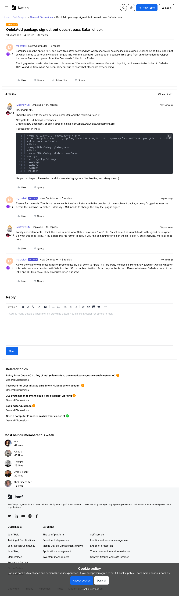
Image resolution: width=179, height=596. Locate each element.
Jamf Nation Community (21, 545)
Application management (57, 551)
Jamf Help (13, 534)
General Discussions (41, 17)
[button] (7, 8)
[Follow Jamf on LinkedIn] (16, 516)
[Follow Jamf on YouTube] (23, 516)
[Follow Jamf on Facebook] (36, 516)
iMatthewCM (23, 104)
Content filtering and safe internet (109, 556)
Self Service (97, 534)
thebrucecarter (22, 481)
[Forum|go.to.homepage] (20, 7)
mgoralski (21, 45)
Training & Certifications (21, 540)
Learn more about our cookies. (152, 572)
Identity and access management (109, 540)
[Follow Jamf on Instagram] (30, 516)
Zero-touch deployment (56, 540)
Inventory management (56, 556)
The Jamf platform (53, 534)
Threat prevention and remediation (110, 551)
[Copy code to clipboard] (169, 136)
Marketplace (15, 556)
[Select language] (131, 7)
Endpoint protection (101, 545)
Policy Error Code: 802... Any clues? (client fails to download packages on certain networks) (61, 375)
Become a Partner (18, 562)
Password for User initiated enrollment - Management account (43, 385)
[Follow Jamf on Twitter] (9, 516)
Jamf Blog (13, 551)
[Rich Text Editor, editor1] (89, 327)
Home (6, 17)
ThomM (18, 461)
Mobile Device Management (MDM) (63, 545)
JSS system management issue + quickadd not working (39, 395)
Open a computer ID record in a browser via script (35, 415)
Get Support (20, 17)
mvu (16, 441)
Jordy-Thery (21, 471)
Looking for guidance (18, 405)
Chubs (18, 451)
